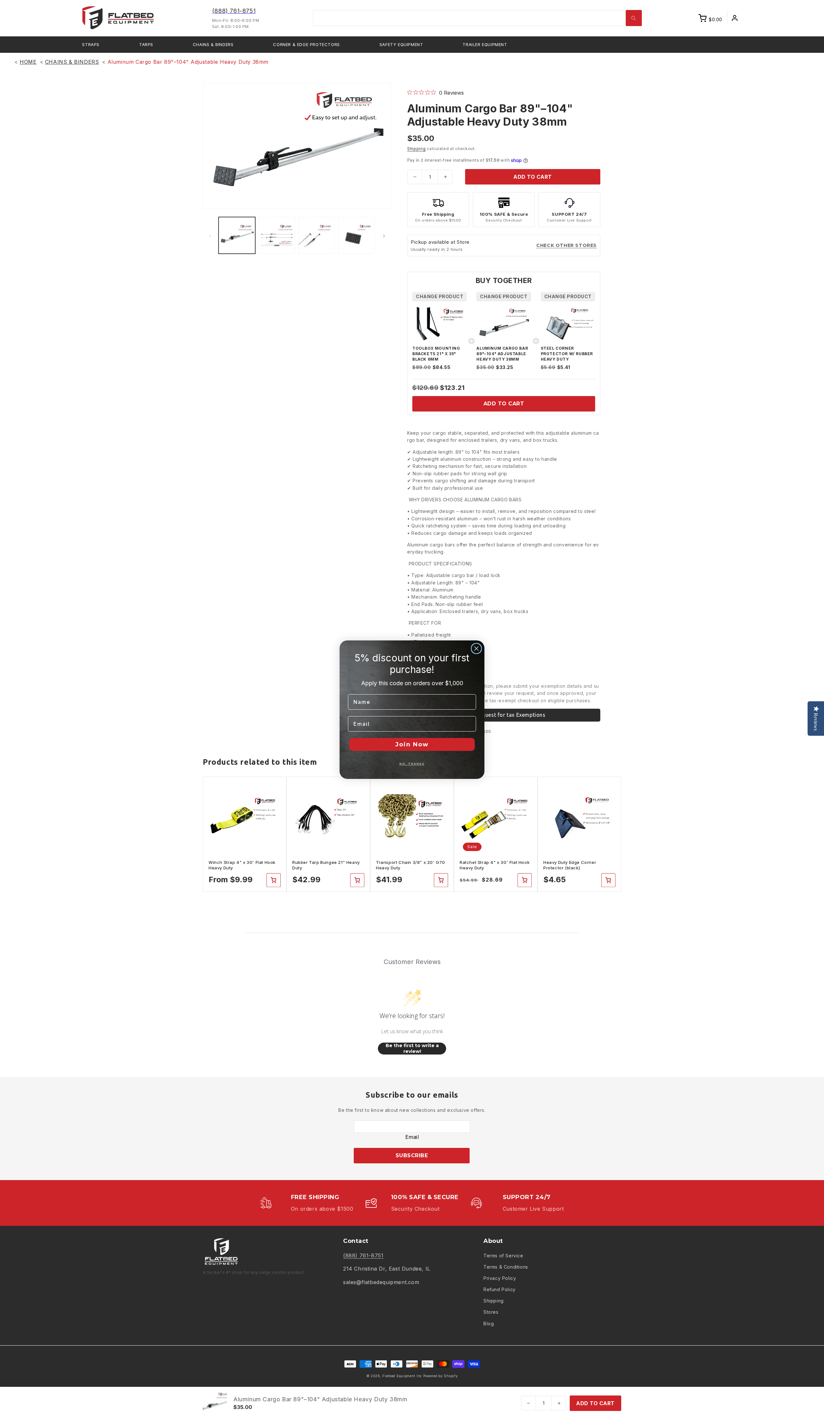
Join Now (412, 744)
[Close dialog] (476, 648)
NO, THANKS (412, 763)
